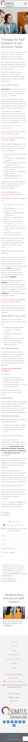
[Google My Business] (14, 725)
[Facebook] (12, 721)
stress (8, 206)
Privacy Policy (14, 736)
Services (14, 646)
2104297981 (15, 521)
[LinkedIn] (20, 721)
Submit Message (8, 580)
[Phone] (8, 721)
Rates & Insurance (14, 659)
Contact (5, 514)
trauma (18, 208)
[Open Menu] (25, 4)
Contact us (5, 502)
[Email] (4, 721)
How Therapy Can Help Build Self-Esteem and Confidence (12, 623)
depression (21, 204)
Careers (14, 663)
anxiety (15, 204)
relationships (19, 223)
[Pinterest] (23, 721)
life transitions (20, 226)
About (14, 651)
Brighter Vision (18, 739)
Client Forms (14, 655)
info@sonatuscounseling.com (15, 525)
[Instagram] (16, 721)
